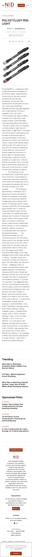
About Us (4, 541)
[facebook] (10, 41)
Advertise (10, 541)
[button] (3, 5)
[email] (22, 41)
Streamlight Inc (20, 28)
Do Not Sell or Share (19, 541)
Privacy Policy (18, 548)
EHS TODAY (10, 531)
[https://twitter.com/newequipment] (17, 523)
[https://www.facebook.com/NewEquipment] (14, 523)
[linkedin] (13, 41)
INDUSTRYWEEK (20, 531)
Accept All (16, 553)
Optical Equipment (8, 15)
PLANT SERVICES (16, 533)
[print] (29, 41)
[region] (16, 550)
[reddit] (19, 41)
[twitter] (16, 41)
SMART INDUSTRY (16, 535)
